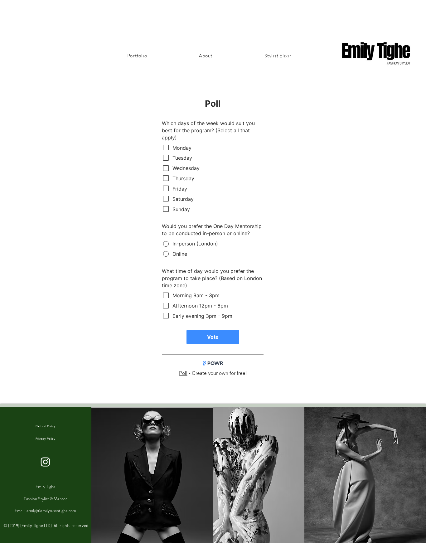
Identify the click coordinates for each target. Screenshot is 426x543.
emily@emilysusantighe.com (51, 510)
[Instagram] (45, 462)
